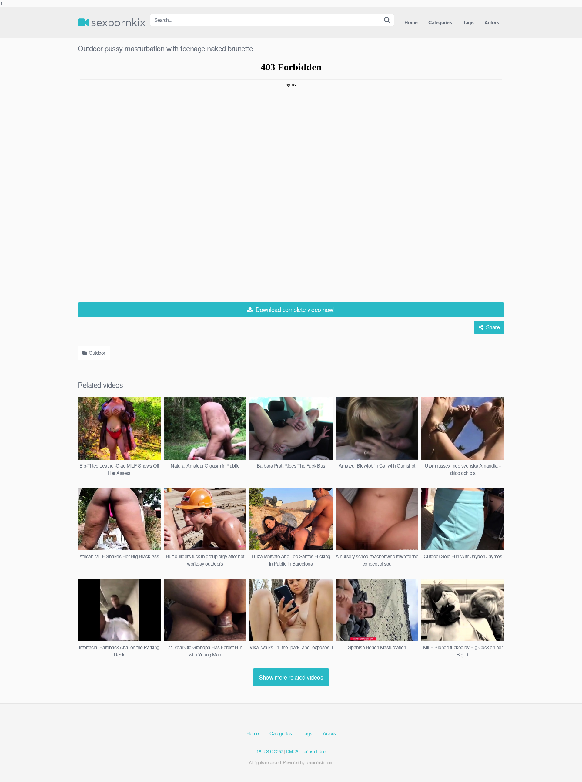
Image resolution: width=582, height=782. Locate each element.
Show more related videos (291, 677)
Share (492, 327)
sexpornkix (117, 22)
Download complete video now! (294, 309)
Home (410, 22)
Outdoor (96, 352)
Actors (491, 22)
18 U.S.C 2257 (269, 751)
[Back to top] (565, 765)
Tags (468, 22)
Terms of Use (314, 751)
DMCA (292, 751)
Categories (440, 22)
